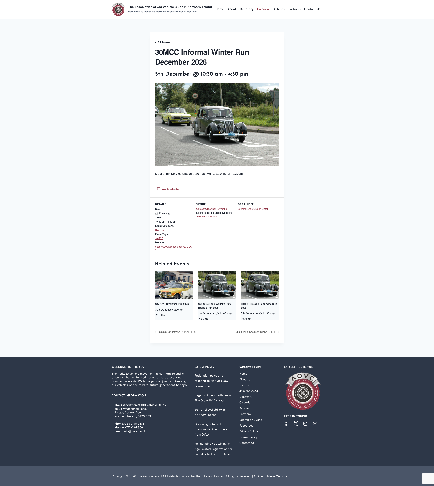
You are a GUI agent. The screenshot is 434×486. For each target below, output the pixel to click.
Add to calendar (170, 188)
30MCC (159, 238)
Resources (246, 425)
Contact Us (312, 9)
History (244, 385)
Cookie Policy (248, 437)
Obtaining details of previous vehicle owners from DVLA (211, 429)
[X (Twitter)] (296, 423)
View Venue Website (207, 216)
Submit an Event (250, 420)
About (231, 9)
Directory (246, 9)
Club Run (160, 230)
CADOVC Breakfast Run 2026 (172, 304)
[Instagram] (305, 423)
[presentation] (174, 285)
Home (219, 9)
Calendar (263, 9)
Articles (279, 9)
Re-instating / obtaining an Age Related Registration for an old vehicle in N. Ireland (213, 449)
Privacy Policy (248, 431)
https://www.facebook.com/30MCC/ (173, 248)
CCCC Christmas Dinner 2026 (177, 332)
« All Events (162, 42)
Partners (294, 9)
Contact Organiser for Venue (211, 208)
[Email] (315, 423)
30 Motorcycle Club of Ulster (253, 208)
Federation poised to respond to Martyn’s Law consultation (211, 381)
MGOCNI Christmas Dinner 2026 (255, 332)
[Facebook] (286, 423)
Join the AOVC (249, 391)
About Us (245, 379)
